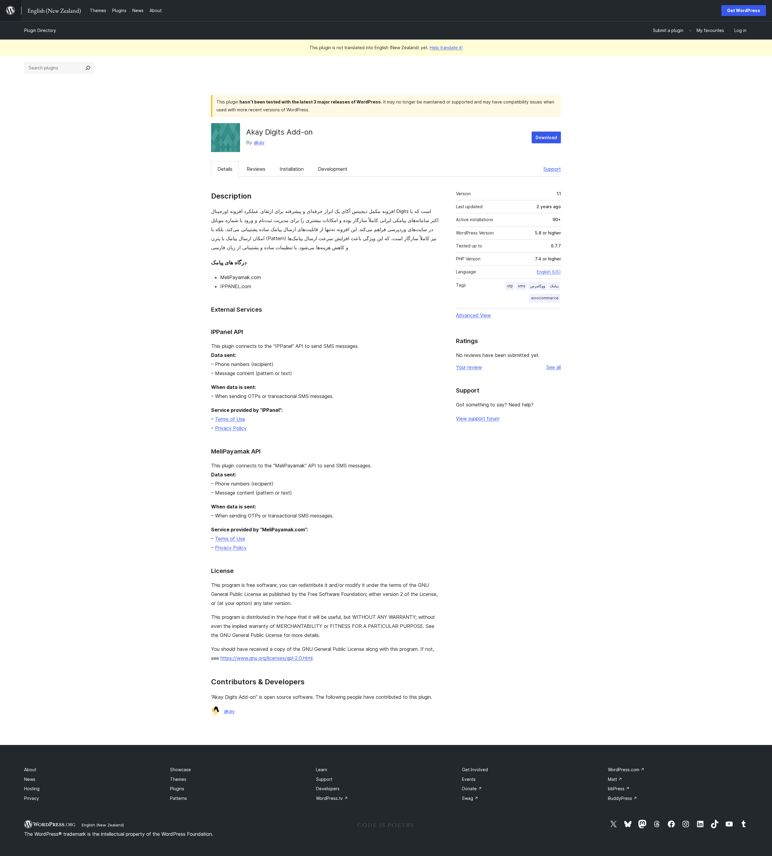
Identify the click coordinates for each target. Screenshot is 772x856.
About (30, 769)
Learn (321, 769)
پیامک (554, 286)
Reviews (256, 169)
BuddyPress (622, 798)
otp (510, 286)
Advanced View (473, 315)
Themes (178, 779)
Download (546, 137)
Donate (472, 788)
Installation (292, 169)
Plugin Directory (40, 30)
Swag (470, 798)
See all (553, 367)
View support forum (477, 418)
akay (259, 142)
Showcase (180, 769)
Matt (615, 779)
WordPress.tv (332, 798)
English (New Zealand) (103, 825)
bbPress (619, 788)
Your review (469, 367)
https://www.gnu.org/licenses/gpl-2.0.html (266, 658)
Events (469, 779)
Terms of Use (230, 419)
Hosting (32, 788)
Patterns (178, 798)
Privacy (31, 798)
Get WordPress (743, 10)
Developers (328, 788)
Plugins (177, 788)
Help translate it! (446, 47)
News (29, 779)
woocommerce (544, 298)
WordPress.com (626, 769)
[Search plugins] (88, 68)
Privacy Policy (231, 428)
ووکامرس (537, 286)
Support (552, 169)
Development (332, 169)
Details (225, 169)
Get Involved (475, 769)
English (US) (549, 271)
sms (521, 286)
